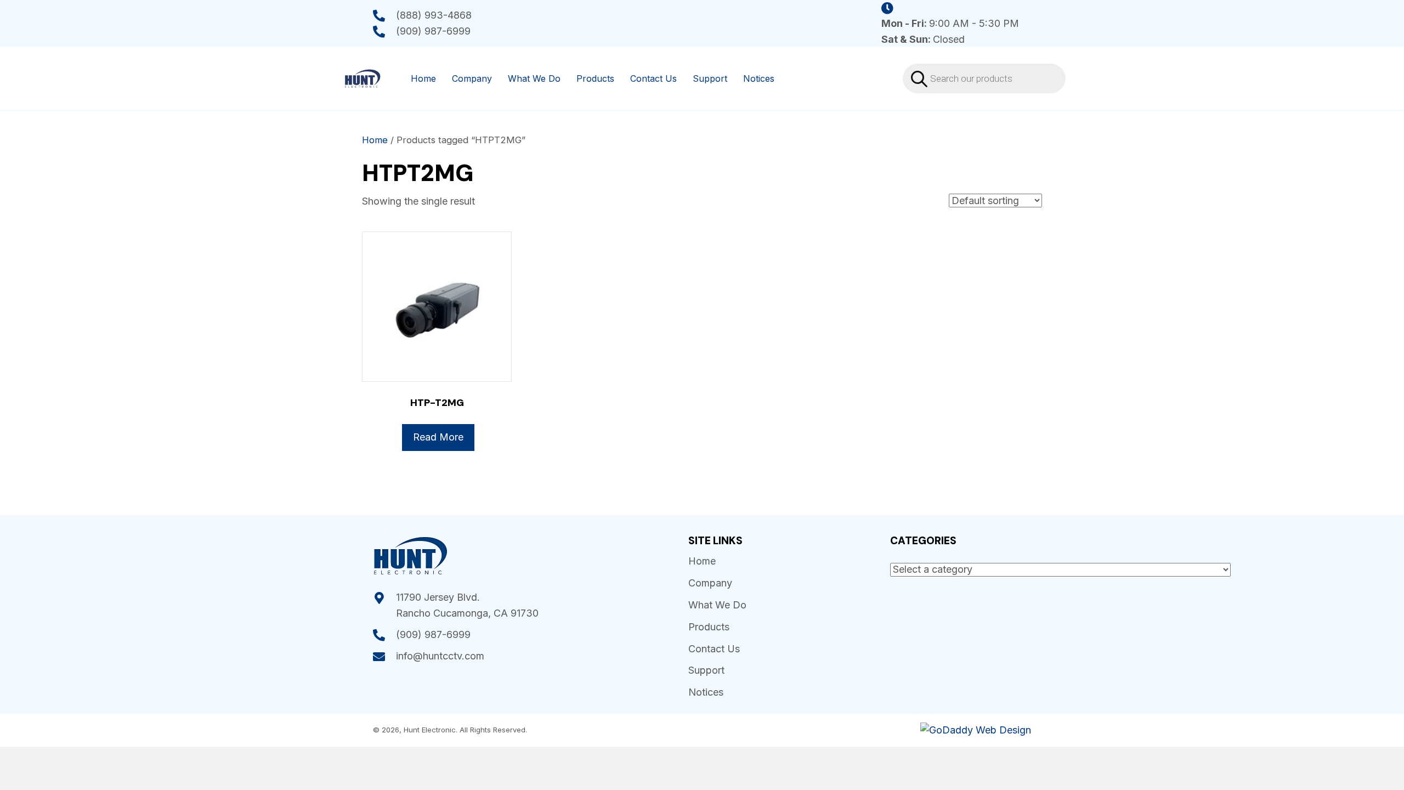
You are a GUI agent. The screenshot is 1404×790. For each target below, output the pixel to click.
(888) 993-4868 (434, 15)
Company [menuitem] (472, 78)
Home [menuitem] (423, 78)
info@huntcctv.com (440, 656)
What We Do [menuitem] (534, 78)
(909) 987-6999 (433, 31)
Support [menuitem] (710, 78)
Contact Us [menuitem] (653, 78)
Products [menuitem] (595, 78)
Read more (438, 437)
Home (375, 139)
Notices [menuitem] (758, 78)
